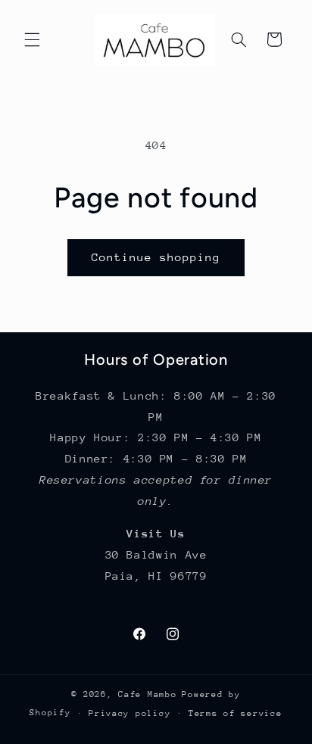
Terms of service (235, 713)
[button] (31, 39)
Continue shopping (156, 257)
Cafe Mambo (147, 694)
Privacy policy (129, 713)
